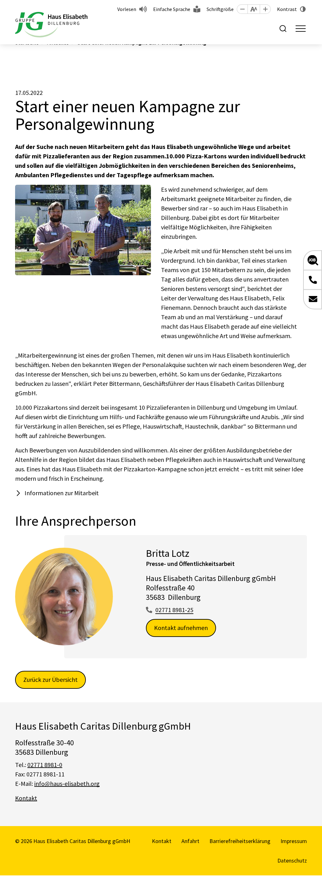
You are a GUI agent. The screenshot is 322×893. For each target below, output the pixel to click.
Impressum (293, 841)
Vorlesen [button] (126, 9)
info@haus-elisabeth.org (67, 783)
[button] (242, 9)
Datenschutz (292, 860)
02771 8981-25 (174, 610)
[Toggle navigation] (300, 29)
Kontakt (26, 798)
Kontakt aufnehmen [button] (181, 628)
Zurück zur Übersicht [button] (50, 679)
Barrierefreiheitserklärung (239, 841)
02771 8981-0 (44, 765)
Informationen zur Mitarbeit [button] (62, 493)
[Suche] (283, 28)
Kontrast (287, 9)
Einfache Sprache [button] (171, 9)
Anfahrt (190, 841)
